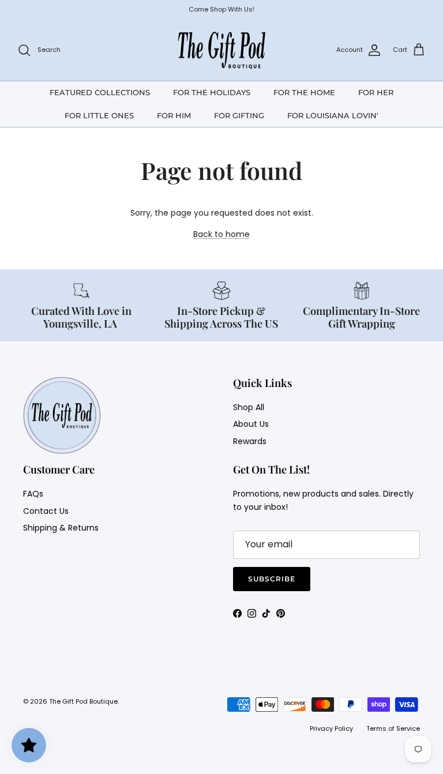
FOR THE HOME (304, 92)
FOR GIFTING (239, 115)
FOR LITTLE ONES (99, 115)
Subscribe (271, 578)
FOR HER (375, 92)
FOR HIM (174, 115)
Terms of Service (393, 728)
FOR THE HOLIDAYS (211, 92)
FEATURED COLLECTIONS (100, 92)
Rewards (249, 441)
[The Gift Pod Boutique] (221, 50)
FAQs (33, 493)
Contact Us (46, 511)
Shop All (248, 407)
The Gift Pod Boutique (83, 701)
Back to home (221, 234)
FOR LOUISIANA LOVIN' (332, 115)
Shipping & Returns (61, 527)
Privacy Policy (331, 728)
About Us (251, 424)
